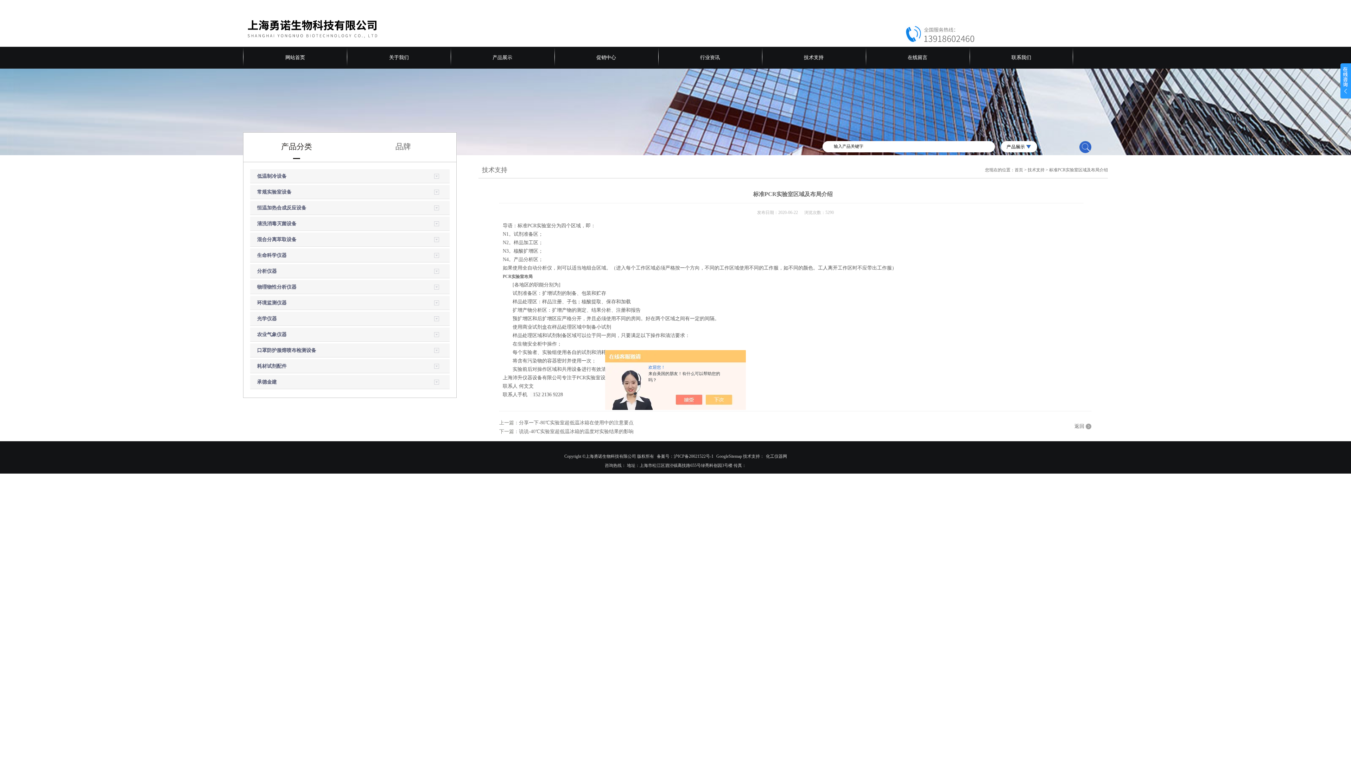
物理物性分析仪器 (277, 287)
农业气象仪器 (272, 334)
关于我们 (399, 57)
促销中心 (606, 57)
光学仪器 (267, 318)
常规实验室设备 (274, 192)
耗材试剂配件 (272, 366)
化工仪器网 (776, 456)
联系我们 (1021, 57)
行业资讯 (710, 57)
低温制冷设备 (272, 176)
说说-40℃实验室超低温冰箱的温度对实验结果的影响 (576, 431)
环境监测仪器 (272, 302)
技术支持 (814, 57)
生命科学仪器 (272, 255)
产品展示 (502, 57)
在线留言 (917, 57)
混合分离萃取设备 (277, 239)
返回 (1079, 426)
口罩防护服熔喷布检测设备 (286, 350)
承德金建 (267, 382)
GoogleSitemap (729, 456)
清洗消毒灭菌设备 (277, 223)
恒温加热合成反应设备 (281, 207)
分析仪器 (267, 271)
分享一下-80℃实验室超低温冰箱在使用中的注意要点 (576, 422)
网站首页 (295, 57)
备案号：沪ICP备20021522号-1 (685, 456)
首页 (1019, 169)
